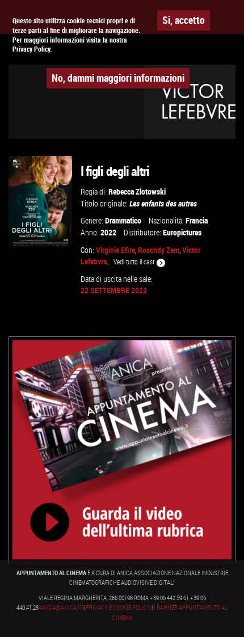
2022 (108, 232)
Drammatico (123, 220)
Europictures (182, 232)
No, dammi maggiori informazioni (118, 78)
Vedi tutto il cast (134, 262)
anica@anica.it (61, 607)
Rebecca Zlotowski (137, 191)
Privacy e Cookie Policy (118, 607)
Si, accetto (183, 20)
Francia (197, 220)
